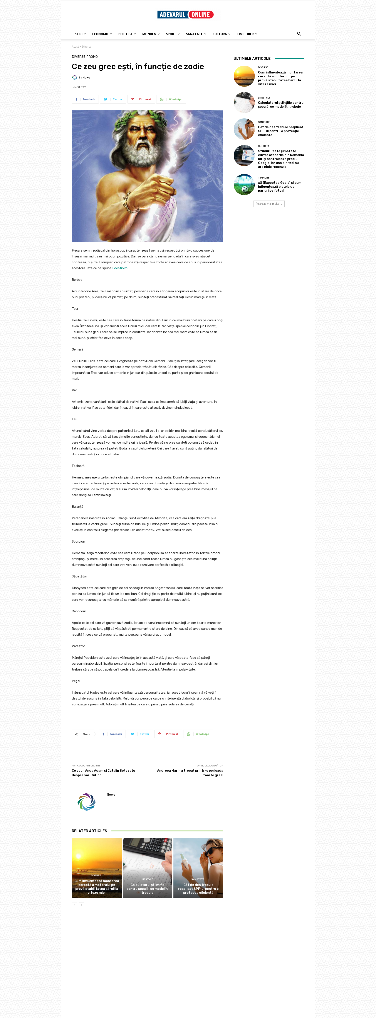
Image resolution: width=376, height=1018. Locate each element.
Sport (171, 34)
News (86, 77)
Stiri (78, 34)
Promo (92, 56)
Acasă (75, 46)
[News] (75, 77)
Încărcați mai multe (267, 204)
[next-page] (81, 905)
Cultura (220, 34)
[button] (299, 34)
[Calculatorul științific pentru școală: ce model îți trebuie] (148, 868)
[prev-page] (74, 905)
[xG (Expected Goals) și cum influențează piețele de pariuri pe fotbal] (244, 184)
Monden (149, 34)
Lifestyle (147, 879)
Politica (125, 34)
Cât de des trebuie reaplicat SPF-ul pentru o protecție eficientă (198, 889)
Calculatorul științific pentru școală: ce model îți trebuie (147, 889)
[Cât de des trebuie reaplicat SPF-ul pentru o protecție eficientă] (198, 868)
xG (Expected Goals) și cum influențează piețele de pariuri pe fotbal (279, 186)
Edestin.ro (120, 268)
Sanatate (194, 34)
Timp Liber (245, 34)
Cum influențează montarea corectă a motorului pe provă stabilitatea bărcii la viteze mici (96, 887)
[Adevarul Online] (188, 14)
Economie (100, 34)
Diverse (86, 46)
